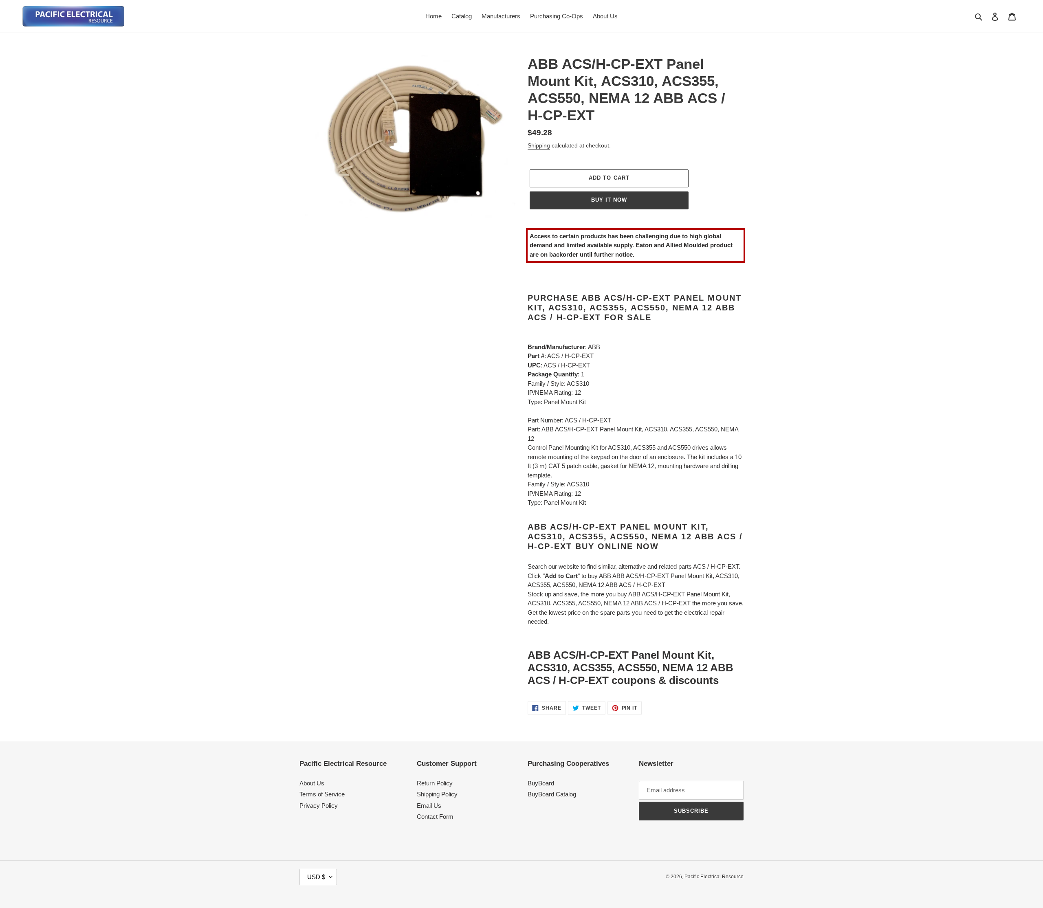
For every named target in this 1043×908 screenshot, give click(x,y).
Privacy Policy (318, 805)
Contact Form (435, 816)
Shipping (539, 145)
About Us (311, 783)
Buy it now (609, 200)
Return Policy (435, 783)
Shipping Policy (437, 794)
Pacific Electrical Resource (714, 876)
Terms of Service (322, 794)
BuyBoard (541, 783)
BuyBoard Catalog (552, 794)
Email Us (429, 805)
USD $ (316, 876)
